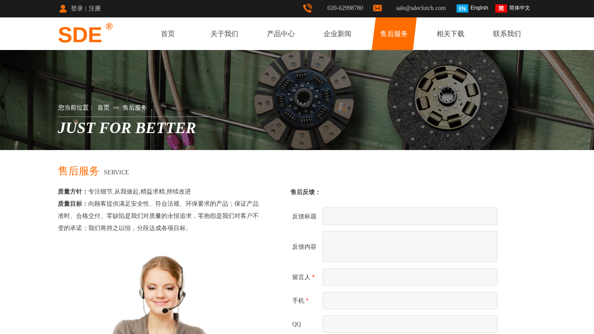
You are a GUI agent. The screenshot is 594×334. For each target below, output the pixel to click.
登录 (77, 8)
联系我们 (507, 33)
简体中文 (519, 8)
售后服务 (394, 33)
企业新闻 (337, 33)
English (479, 8)
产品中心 (281, 33)
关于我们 (224, 33)
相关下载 (450, 33)
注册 (95, 8)
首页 (168, 33)
